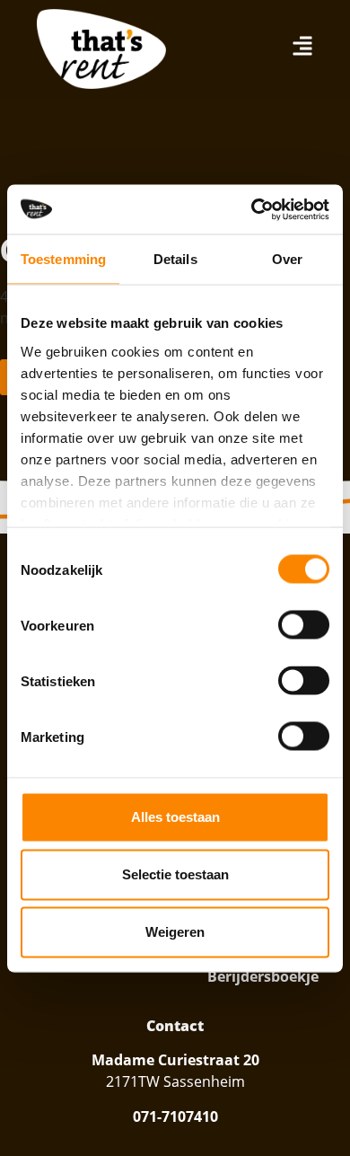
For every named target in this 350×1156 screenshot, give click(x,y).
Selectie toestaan (175, 874)
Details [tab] (175, 259)
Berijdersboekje (263, 976)
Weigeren (175, 932)
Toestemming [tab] (63, 259)
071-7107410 (175, 1116)
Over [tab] (287, 259)
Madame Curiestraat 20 (175, 1060)
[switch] (303, 625)
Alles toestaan (175, 817)
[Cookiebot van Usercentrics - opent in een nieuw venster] (251, 209)
